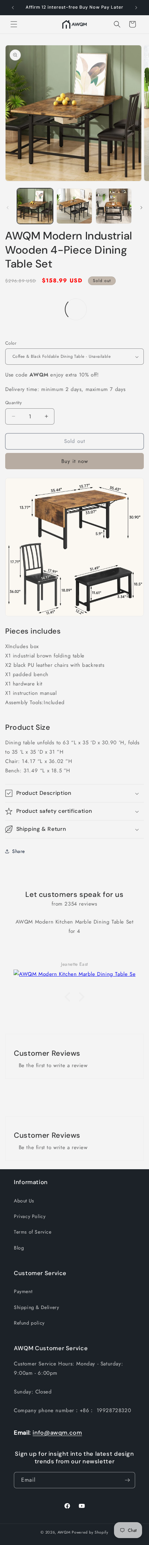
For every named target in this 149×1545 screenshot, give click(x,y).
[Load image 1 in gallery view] (35, 206)
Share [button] (18, 851)
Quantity (13, 402)
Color (10, 343)
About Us (24, 1200)
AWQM (64, 1532)
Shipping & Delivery (36, 1307)
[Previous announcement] (12, 7)
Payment (23, 1291)
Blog (19, 1247)
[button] (13, 24)
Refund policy (29, 1322)
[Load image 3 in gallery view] (114, 206)
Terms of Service (33, 1231)
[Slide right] (141, 207)
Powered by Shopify (90, 1532)
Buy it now (74, 461)
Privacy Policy (29, 1216)
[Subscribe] (127, 1480)
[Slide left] (7, 207)
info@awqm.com (57, 1432)
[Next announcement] (136, 7)
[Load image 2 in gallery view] (74, 206)
